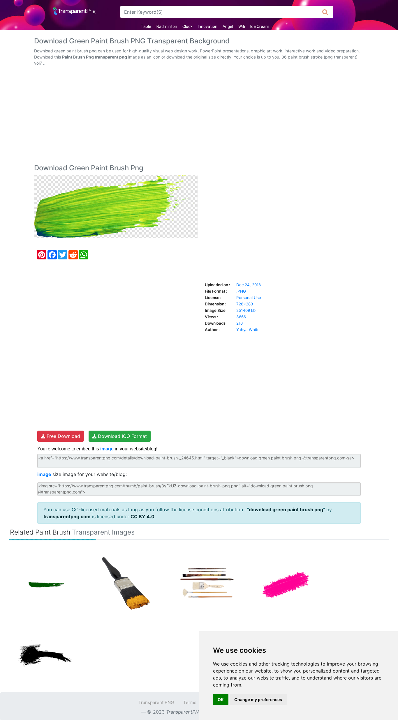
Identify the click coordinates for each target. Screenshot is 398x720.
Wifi (241, 26)
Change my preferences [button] (258, 699)
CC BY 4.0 (142, 516)
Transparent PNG (156, 702)
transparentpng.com (67, 516)
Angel (228, 26)
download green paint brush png (286, 509)
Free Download (62, 436)
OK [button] (221, 699)
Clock (187, 26)
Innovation (207, 26)
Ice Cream (259, 26)
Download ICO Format (121, 436)
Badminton (166, 26)
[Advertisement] (199, 116)
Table (146, 26)
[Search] (325, 12)
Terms (189, 702)
